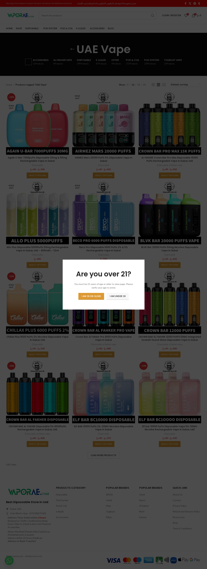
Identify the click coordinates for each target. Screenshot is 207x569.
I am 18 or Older (91, 296)
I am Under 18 (118, 296)
